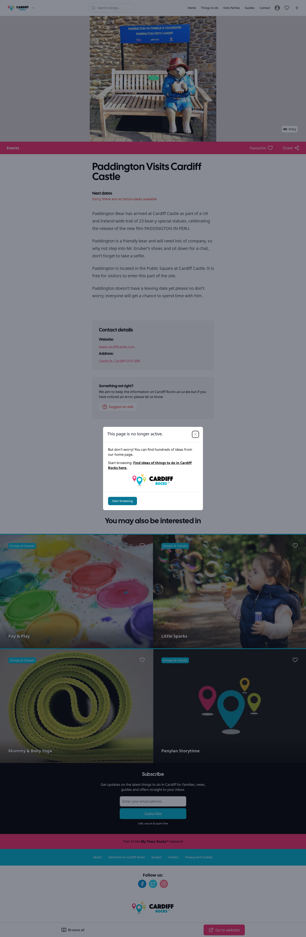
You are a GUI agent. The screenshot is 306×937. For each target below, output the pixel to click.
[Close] (195, 434)
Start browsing (122, 501)
